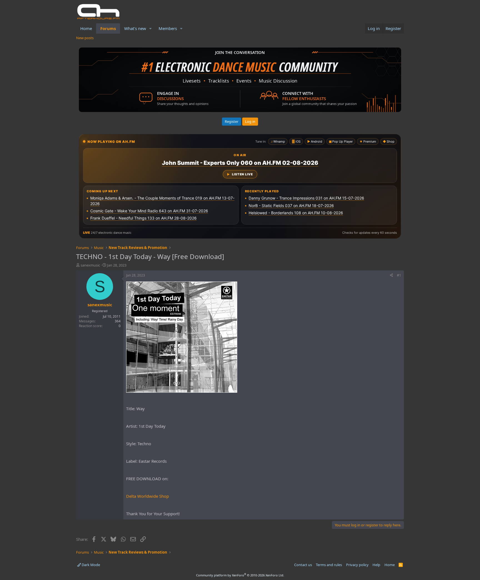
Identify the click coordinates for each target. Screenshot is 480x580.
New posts (85, 37)
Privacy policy (357, 564)
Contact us (303, 564)
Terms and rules (329, 564)
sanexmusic (90, 265)
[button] (150, 28)
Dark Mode (90, 564)
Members (168, 28)
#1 (399, 275)
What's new (135, 28)
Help (376, 564)
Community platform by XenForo (240, 575)
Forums (108, 28)
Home (86, 28)
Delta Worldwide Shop (147, 496)
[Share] (391, 275)
